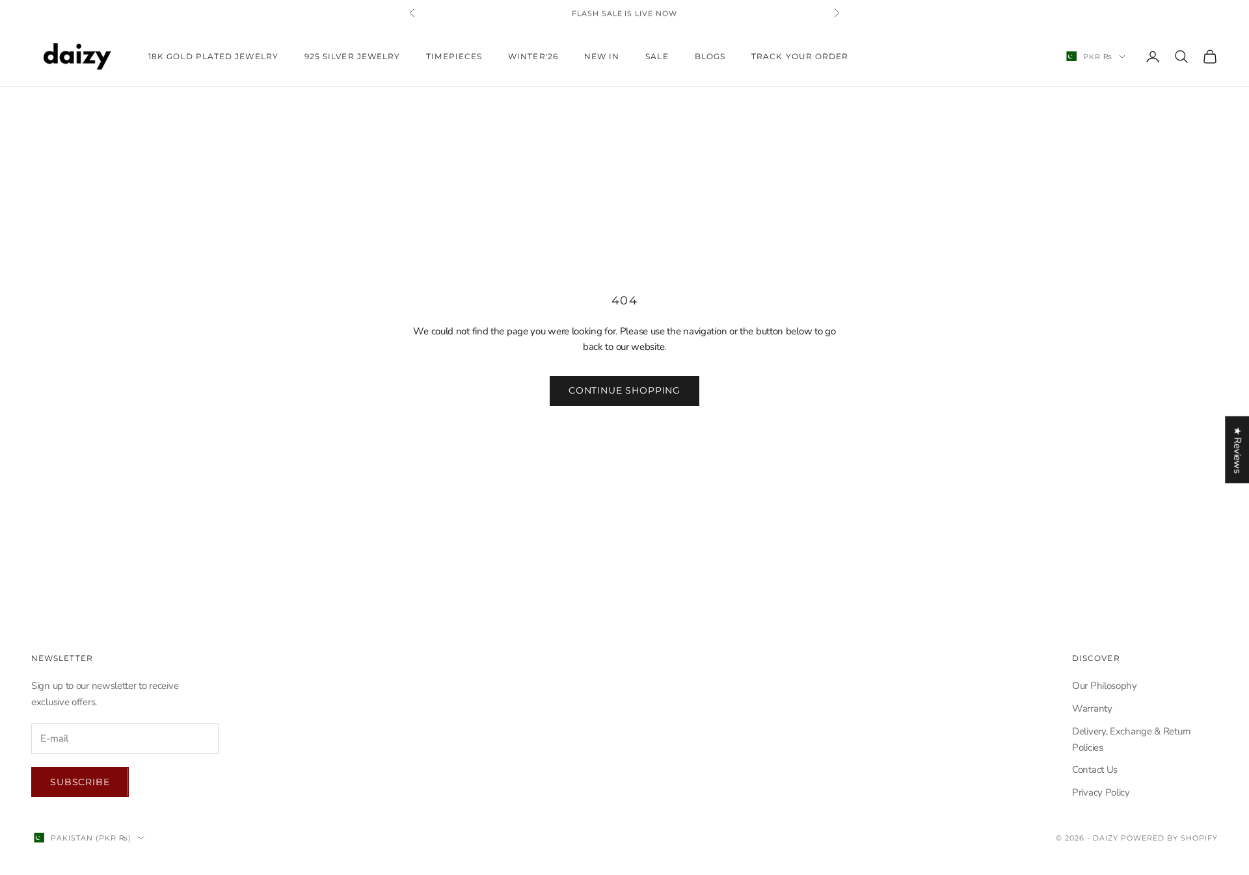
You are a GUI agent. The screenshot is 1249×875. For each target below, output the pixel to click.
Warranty (1092, 708)
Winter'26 (533, 56)
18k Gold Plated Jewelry (213, 56)
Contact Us (1095, 769)
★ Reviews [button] (1237, 449)
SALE (656, 56)
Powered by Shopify (1169, 837)
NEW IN (601, 56)
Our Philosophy (1104, 685)
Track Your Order (799, 56)
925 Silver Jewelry (352, 56)
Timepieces (454, 56)
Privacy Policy (1101, 792)
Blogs (710, 56)
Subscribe (80, 782)
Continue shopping (624, 390)
